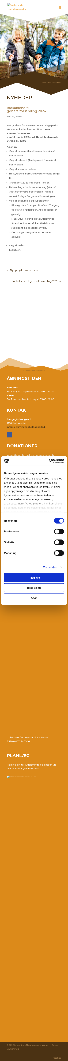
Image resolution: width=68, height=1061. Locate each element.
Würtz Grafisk (13, 1049)
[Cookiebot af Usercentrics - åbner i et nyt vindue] (49, 461)
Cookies (57, 1058)
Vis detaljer (50, 567)
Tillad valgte (34, 587)
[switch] (59, 531)
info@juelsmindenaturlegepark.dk (26, 426)
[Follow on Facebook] (9, 434)
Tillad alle (34, 577)
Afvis (34, 597)
